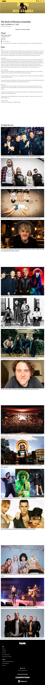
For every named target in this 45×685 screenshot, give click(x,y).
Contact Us (3, 665)
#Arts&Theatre (9, 26)
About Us (3, 648)
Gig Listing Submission (5, 663)
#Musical (2, 26)
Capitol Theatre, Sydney (6, 35)
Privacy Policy (4, 650)
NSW (2, 39)
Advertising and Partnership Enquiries (7, 661)
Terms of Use (4, 652)
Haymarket (3, 38)
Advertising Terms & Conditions (6, 656)
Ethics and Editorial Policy (6, 654)
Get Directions (6, 41)
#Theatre (5, 26)
